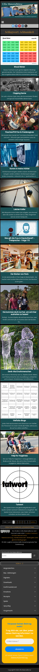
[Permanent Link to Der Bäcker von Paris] (20, 258)
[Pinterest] (19, 26)
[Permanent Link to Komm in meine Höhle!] (20, 155)
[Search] (26, 26)
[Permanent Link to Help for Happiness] (20, 442)
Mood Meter (19, 67)
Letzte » (33, 522)
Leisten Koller (19, 209)
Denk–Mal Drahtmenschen (19, 371)
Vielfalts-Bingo (19, 420)
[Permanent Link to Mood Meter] (20, 50)
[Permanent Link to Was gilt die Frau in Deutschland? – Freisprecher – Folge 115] (20, 228)
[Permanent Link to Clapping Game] (20, 84)
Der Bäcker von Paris (19, 274)
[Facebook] (16, 26)
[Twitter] (13, 26)
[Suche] (34, 555)
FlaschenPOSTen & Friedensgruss (19, 132)
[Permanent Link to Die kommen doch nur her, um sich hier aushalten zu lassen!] (20, 297)
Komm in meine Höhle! (19, 168)
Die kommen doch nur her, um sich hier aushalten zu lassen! (19, 313)
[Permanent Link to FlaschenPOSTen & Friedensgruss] (20, 116)
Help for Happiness (19, 455)
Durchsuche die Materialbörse (12, 552)
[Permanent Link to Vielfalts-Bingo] (20, 400)
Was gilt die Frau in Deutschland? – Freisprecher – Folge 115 (20, 239)
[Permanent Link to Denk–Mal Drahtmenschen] (20, 347)
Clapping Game (19, 93)
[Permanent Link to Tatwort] (20, 485)
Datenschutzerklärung (19, 657)
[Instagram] (22, 26)
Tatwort (19, 504)
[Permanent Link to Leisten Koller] (20, 193)
